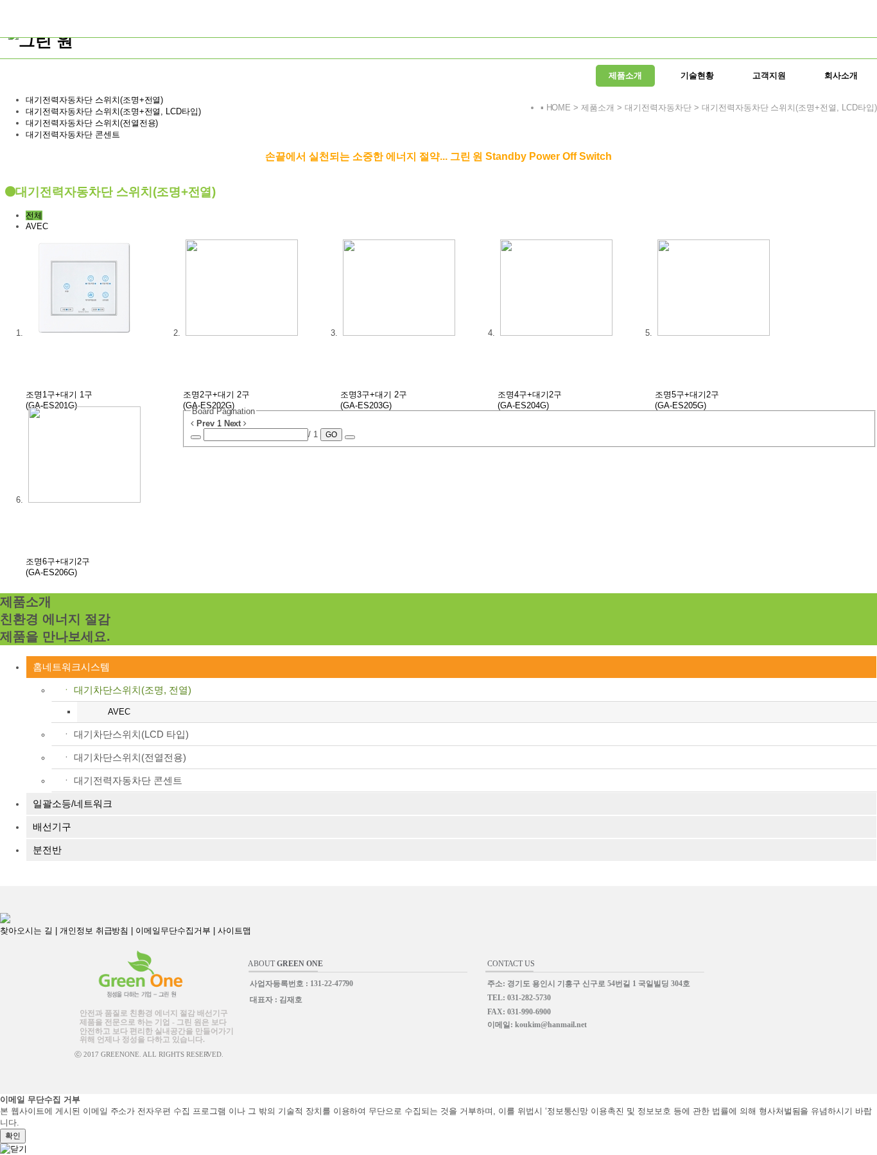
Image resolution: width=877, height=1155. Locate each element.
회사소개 (841, 75)
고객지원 (769, 75)
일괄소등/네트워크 (72, 803)
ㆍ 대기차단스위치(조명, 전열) (126, 689)
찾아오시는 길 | (30, 930)
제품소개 (625, 75)
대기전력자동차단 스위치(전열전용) (92, 123)
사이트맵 (234, 930)
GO (331, 434)
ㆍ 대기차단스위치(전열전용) (124, 757)
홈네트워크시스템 (71, 666)
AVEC (37, 226)
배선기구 (52, 826)
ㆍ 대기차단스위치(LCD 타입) (125, 734)
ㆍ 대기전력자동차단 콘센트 (122, 780)
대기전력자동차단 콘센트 (73, 134)
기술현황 (697, 75)
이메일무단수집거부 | (176, 930)
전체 (34, 215)
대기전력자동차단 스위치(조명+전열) (94, 100)
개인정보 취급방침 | (98, 930)
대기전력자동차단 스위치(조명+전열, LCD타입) (113, 111)
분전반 (47, 849)
